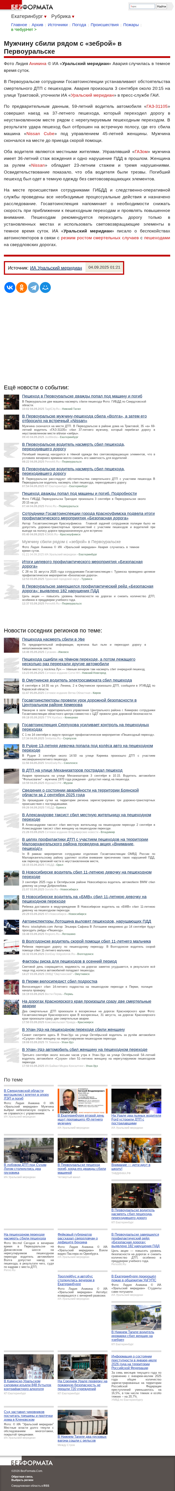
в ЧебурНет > (24, 29)
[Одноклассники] (21, 287)
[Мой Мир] (45, 287)
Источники (58, 25)
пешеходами (157, 237)
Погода (79, 25)
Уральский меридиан (92, 95)
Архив (37, 25)
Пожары (131, 25)
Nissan (38, 165)
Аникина (37, 63)
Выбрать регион (22, 1480)
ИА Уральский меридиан (56, 267)
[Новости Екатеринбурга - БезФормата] (27, 5)
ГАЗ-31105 (157, 106)
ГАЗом (141, 151)
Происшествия (105, 25)
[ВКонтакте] (9, 287)
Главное (19, 25)
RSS (46, 1485)
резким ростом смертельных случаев (100, 237)
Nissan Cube (40, 133)
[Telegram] (33, 287)
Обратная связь (22, 1476)
